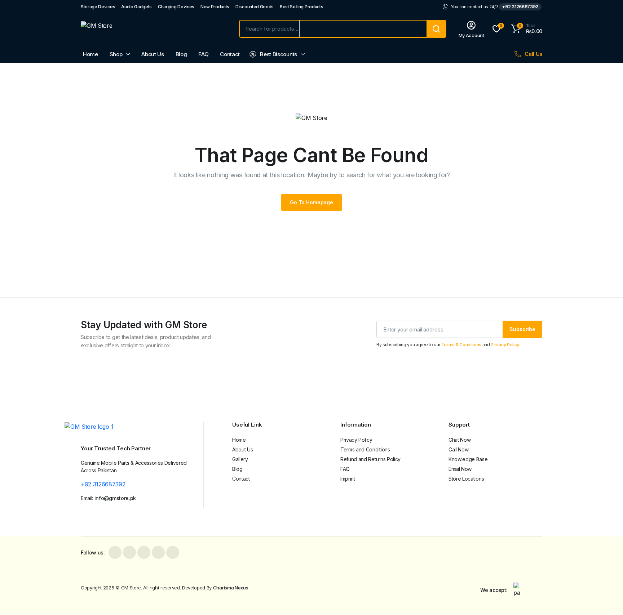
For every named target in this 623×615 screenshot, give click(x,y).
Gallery (240, 459)
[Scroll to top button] (607, 599)
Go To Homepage (311, 202)
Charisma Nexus (230, 588)
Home (90, 54)
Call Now (458, 449)
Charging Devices (176, 6)
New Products (214, 6)
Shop (116, 54)
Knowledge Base (468, 459)
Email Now (460, 469)
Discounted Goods (254, 6)
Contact (230, 54)
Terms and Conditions (365, 449)
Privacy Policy (356, 440)
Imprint (347, 479)
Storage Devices (98, 6)
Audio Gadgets (136, 6)
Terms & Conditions (461, 344)
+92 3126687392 (520, 6)
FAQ (203, 54)
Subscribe (522, 329)
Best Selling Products (301, 6)
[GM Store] (153, 28)
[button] (525, 29)
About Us (152, 54)
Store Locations (466, 479)
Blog (181, 54)
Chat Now (459, 440)
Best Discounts (278, 54)
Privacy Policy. (505, 344)
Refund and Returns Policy (370, 459)
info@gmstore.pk (115, 498)
